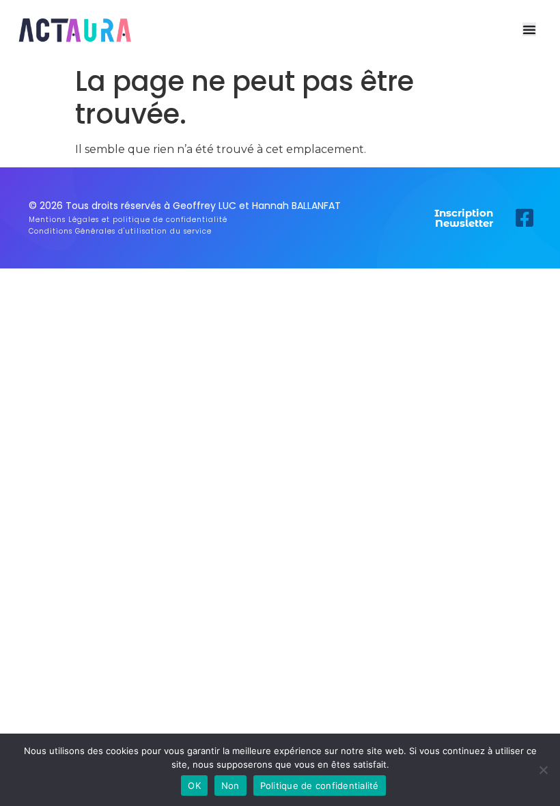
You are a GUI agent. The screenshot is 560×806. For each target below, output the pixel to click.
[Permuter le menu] (529, 29)
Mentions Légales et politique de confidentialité (128, 219)
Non (230, 785)
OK (194, 785)
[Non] (543, 770)
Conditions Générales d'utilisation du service (120, 231)
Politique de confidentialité (319, 785)
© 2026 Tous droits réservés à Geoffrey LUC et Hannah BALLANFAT (185, 205)
